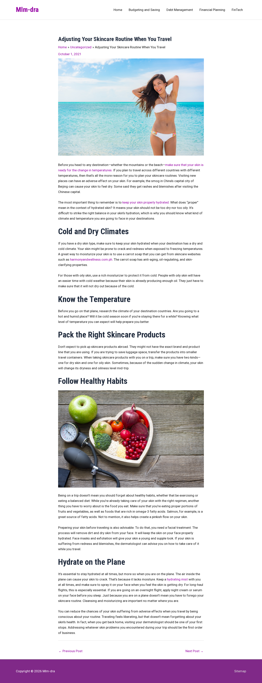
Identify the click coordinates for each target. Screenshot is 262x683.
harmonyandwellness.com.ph (91, 259)
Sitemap (240, 671)
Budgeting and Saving (144, 10)
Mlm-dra (27, 10)
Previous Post (70, 651)
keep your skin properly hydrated (145, 202)
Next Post (194, 651)
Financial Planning (212, 10)
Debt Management (179, 10)
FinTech (237, 10)
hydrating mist (177, 579)
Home (118, 10)
